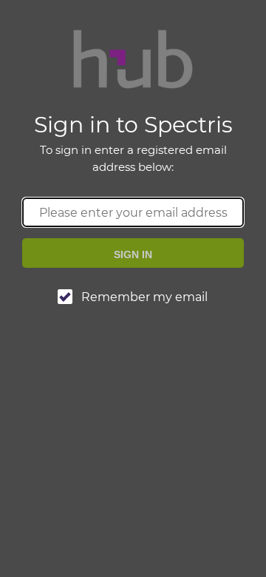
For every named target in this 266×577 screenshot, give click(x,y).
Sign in (133, 254)
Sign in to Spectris (133, 142)
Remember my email (144, 297)
